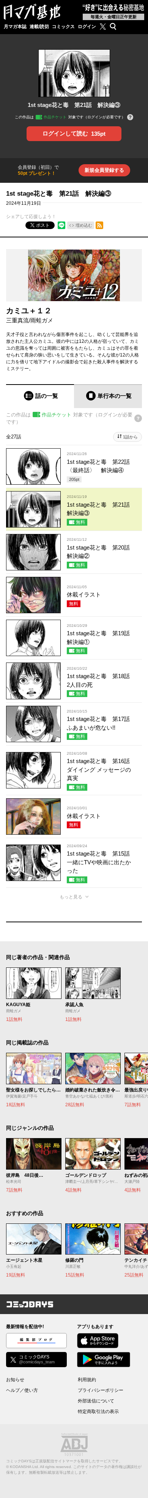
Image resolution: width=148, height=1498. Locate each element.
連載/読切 (39, 26)
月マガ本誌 (15, 26)
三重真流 (17, 320)
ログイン (87, 26)
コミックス (63, 26)
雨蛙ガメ (41, 320)
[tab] (40, 396)
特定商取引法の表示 (98, 1411)
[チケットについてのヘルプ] (130, 117)
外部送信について (96, 1401)
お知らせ (15, 1379)
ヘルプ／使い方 (22, 1390)
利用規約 (87, 1379)
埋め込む (84, 225)
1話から (130, 437)
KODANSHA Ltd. (24, 1467)
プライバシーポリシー (100, 1390)
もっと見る (71, 897)
